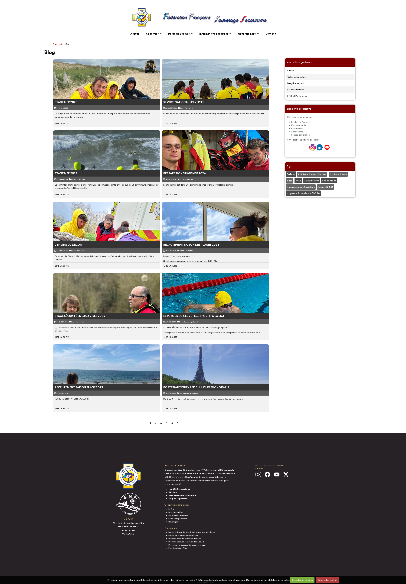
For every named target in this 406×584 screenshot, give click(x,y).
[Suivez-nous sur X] (285, 474)
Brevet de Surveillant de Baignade (183, 535)
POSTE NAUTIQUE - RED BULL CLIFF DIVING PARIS (196, 387)
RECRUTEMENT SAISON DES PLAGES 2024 (191, 244)
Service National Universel (183, 102)
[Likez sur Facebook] (267, 474)
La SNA (290, 70)
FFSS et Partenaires (297, 96)
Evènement (329, 180)
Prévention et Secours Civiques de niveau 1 (187, 545)
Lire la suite (62, 123)
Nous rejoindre (247, 33)
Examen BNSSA (325, 187)
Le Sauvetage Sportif (177, 518)
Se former (152, 33)
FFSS (298, 180)
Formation (189, 108)
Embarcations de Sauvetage (301, 187)
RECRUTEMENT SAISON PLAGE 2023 (79, 387)
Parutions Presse (338, 174)
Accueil (134, 33)
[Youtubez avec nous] (327, 147)
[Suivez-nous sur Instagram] (312, 147)
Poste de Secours (179, 33)
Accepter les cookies (302, 580)
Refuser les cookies (327, 580)
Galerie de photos (296, 76)
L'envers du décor (68, 244)
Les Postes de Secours (178, 515)
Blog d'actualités (295, 83)
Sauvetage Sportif (191, 322)
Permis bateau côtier (177, 548)
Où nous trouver (295, 89)
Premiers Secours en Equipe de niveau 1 (185, 538)
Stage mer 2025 (66, 102)
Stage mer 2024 (66, 173)
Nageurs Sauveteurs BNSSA (303, 193)
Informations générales (213, 33)
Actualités (188, 179)
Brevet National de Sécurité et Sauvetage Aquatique (191, 532)
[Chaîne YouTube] (276, 474)
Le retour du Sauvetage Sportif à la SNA (193, 316)
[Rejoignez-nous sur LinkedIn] (319, 147)
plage (289, 180)
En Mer (291, 174)
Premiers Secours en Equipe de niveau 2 (186, 542)
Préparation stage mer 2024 (184, 173)
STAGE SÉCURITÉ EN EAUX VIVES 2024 (80, 316)
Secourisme (311, 180)
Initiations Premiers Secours (312, 174)
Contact (270, 33)
